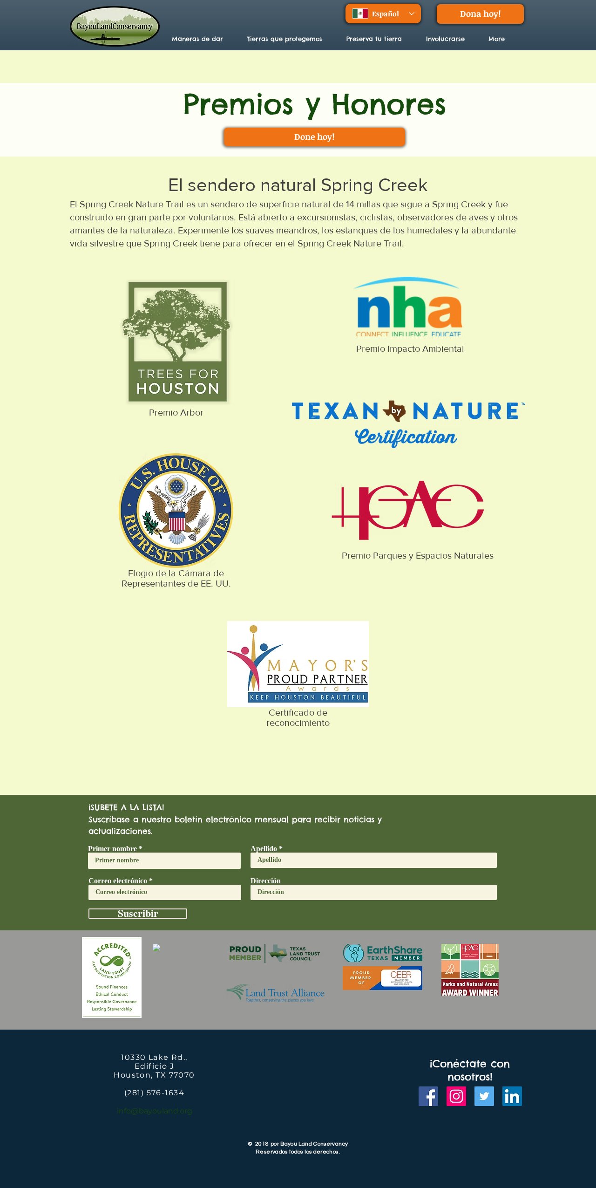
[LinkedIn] (512, 1096)
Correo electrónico (117, 881)
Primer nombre (112, 849)
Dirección (266, 881)
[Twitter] (484, 1096)
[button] (289, 39)
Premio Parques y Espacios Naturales (418, 555)
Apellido (264, 849)
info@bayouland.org (154, 1110)
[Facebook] (428, 1096)
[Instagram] (456, 1096)
